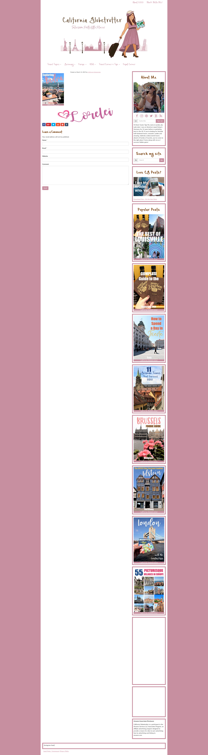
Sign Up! (160, 121)
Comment (45, 164)
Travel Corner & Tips (109, 65)
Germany (69, 65)
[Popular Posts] (149, 237)
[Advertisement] (149, 650)
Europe (81, 65)
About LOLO (138, 3)
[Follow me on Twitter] (151, 116)
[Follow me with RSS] (161, 116)
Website (45, 156)
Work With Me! (154, 3)
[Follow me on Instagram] (142, 116)
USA (92, 65)
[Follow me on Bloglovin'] (156, 116)
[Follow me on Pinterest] (146, 116)
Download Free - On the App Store (145, 199)
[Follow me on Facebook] (137, 116)
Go (162, 160)
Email (44, 148)
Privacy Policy (64, 751)
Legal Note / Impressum (51, 751)
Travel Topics (53, 65)
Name (44, 140)
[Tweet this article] (53, 124)
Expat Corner (129, 65)
